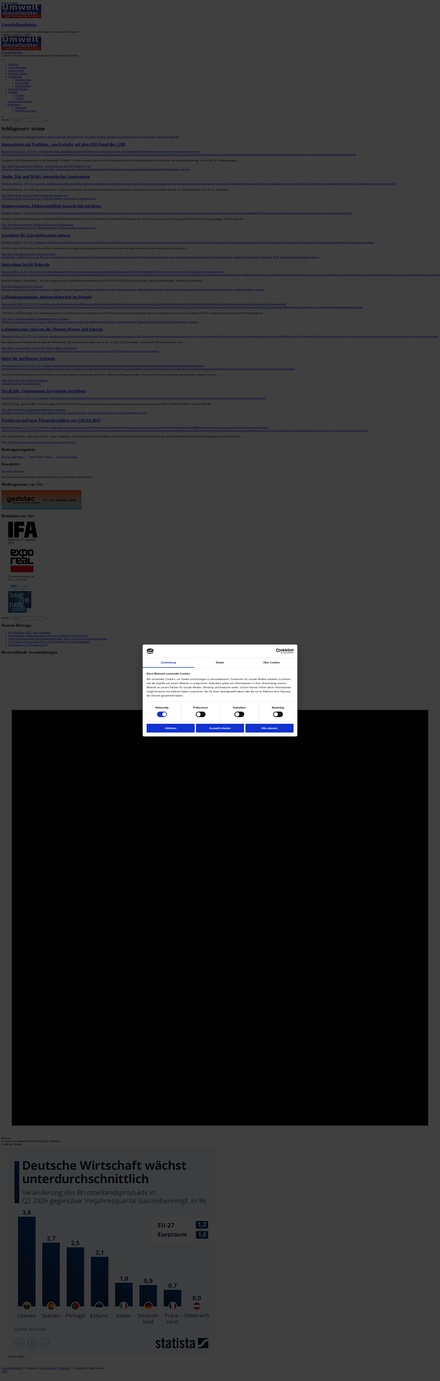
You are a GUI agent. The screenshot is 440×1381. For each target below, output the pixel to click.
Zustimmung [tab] (168, 662)
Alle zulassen (269, 728)
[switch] (201, 714)
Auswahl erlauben (220, 728)
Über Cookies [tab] (271, 662)
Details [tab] (220, 662)
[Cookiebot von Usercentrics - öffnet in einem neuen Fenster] (278, 651)
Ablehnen (170, 728)
